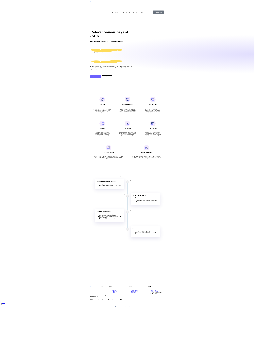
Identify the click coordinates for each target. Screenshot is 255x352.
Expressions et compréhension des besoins (106, 181)
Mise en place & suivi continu (139, 228)
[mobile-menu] (1, 304)
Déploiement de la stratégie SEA (104, 211)
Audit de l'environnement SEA (139, 195)
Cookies (117, 299)
